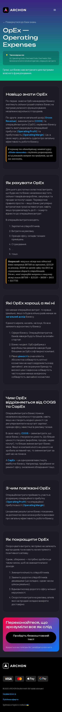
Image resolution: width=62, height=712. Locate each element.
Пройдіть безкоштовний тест (31, 637)
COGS (38, 121)
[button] (54, 10)
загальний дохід (15, 316)
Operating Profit (27, 131)
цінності (23, 356)
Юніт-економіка (17, 152)
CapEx (11, 460)
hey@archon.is (9, 694)
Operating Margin (33, 134)
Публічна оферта (10, 699)
